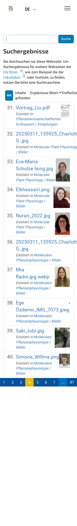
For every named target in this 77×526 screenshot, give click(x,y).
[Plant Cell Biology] (11, 9)
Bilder (23, 152)
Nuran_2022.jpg (33, 216)
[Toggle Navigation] (67, 8)
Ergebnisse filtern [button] (44, 93)
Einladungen (47, 124)
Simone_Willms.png (37, 357)
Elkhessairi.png (33, 190)
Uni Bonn (10, 72)
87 (72, 382)
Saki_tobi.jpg (30, 331)
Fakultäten (11, 77)
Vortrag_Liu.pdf (33, 108)
